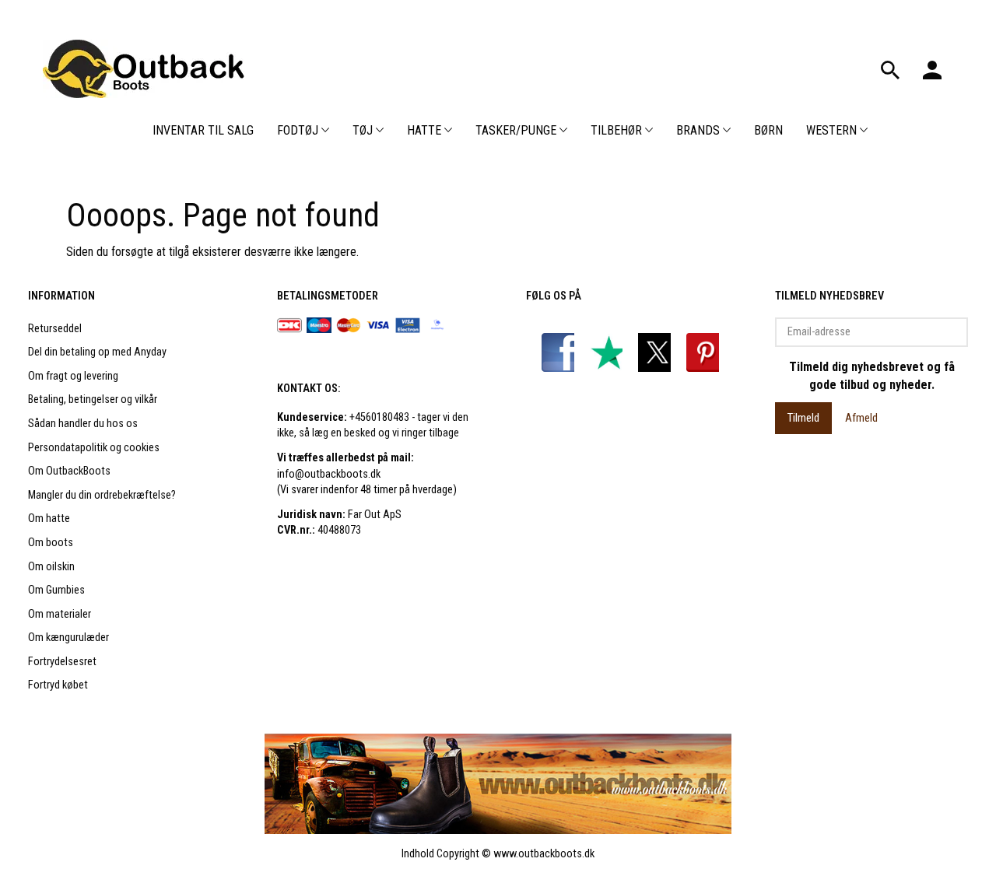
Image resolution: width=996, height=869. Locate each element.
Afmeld (861, 418)
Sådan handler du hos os (83, 423)
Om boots (50, 542)
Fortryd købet (58, 685)
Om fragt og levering (73, 376)
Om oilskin (51, 566)
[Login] (932, 68)
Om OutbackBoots (69, 471)
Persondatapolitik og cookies (94, 447)
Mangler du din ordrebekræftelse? (102, 495)
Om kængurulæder (68, 637)
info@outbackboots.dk (329, 474)
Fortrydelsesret (62, 661)
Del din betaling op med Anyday (97, 352)
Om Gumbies (56, 590)
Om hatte (49, 518)
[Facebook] (561, 352)
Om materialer (59, 614)
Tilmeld (803, 418)
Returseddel (55, 328)
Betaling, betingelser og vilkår (92, 399)
